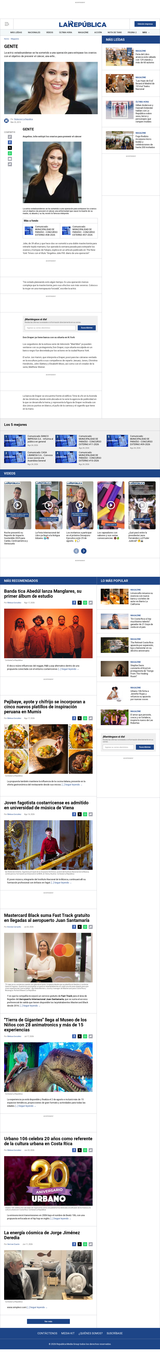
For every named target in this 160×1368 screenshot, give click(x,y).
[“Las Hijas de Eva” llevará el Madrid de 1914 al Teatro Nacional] (120, 83)
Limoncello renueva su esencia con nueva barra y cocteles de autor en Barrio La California (141, 598)
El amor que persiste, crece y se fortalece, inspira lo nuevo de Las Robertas (141, 718)
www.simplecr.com (16, 1307)
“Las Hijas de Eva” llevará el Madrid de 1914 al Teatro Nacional (145, 84)
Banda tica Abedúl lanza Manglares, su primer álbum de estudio (43, 594)
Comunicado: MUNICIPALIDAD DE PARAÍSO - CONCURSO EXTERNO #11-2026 (90, 440)
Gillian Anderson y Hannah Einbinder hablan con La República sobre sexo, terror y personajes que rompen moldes (144, 113)
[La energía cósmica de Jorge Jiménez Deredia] (48, 1275)
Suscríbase (115, 1333)
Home (6, 39)
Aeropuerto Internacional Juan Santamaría (41, 999)
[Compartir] (10, 164)
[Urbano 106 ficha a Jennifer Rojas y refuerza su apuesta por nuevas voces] (114, 693)
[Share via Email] (10, 159)
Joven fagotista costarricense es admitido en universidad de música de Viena (46, 805)
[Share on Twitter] (10, 148)
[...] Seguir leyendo (67, 669)
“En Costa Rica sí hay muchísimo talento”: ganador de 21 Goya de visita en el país (141, 622)
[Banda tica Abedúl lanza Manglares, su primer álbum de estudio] (48, 633)
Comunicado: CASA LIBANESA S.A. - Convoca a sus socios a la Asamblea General (40, 456)
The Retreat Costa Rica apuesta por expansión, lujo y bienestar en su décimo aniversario (141, 646)
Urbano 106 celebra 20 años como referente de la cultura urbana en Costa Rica (48, 1141)
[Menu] (8, 24)
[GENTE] (51, 88)
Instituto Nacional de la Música (53, 879)
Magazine (15, 39)
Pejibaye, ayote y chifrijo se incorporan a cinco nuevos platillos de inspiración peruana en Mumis (44, 706)
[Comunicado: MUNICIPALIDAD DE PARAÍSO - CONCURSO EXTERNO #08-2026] (29, 231)
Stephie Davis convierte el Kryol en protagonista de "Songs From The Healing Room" (142, 671)
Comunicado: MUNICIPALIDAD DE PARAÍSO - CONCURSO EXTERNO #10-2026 (90, 456)
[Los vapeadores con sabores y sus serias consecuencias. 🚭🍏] (110, 505)
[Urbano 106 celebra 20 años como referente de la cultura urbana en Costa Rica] (48, 1181)
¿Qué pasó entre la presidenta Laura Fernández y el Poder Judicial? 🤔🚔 (138, 536)
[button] (145, 24)
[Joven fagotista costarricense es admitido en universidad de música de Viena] (48, 845)
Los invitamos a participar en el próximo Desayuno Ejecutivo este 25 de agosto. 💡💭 (79, 536)
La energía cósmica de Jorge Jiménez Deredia (42, 1235)
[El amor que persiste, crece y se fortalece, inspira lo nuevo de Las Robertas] (114, 717)
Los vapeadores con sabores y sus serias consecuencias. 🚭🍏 (108, 535)
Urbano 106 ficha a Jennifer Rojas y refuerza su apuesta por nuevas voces (140, 695)
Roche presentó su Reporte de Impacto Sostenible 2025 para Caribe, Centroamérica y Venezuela (16, 538)
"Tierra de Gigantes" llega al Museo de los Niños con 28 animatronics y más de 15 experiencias (45, 1024)
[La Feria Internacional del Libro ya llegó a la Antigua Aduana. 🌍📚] (48, 505)
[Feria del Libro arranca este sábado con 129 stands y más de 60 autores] (120, 57)
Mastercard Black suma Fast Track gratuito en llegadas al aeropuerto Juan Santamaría (47, 918)
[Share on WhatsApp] (10, 153)
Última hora (142, 102)
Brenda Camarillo (14, 927)
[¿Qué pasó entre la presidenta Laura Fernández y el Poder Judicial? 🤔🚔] (142, 505)
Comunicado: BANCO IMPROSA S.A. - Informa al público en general (40, 439)
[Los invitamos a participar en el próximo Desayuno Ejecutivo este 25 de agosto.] (80, 505)
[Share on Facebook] (10, 142)
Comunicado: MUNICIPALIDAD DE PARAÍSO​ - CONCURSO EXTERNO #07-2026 (83, 230)
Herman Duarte (13, 1244)
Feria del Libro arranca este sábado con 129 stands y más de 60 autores (146, 58)
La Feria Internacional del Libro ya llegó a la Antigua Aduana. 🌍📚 (47, 535)
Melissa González (14, 603)
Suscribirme (86, 328)
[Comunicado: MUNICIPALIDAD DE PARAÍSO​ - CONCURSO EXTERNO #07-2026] (66, 231)
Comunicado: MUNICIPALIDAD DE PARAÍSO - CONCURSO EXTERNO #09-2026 (141, 440)
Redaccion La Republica (23, 119)
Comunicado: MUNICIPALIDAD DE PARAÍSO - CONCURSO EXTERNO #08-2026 (46, 230)
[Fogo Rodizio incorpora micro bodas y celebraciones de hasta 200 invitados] (120, 140)
